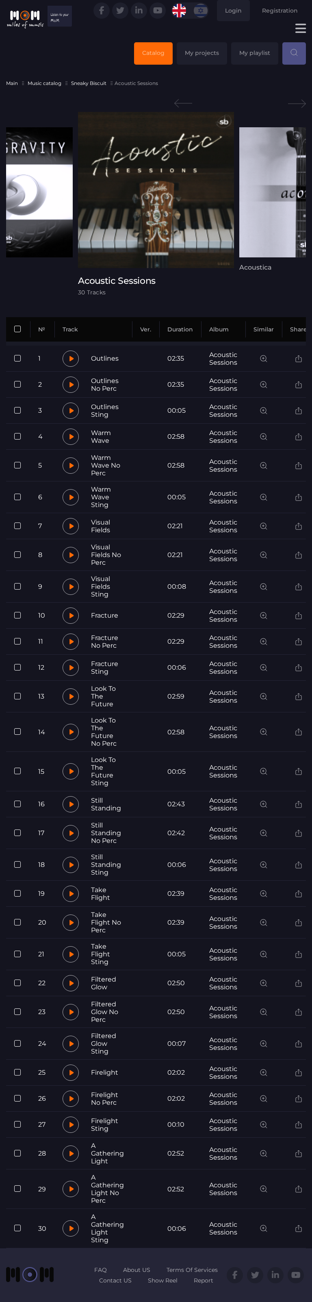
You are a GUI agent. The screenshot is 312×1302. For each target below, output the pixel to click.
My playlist (254, 53)
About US (136, 1270)
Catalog (153, 53)
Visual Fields (100, 526)
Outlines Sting (105, 410)
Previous (183, 103)
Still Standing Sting (106, 864)
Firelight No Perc (104, 1098)
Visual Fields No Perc (106, 554)
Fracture (104, 615)
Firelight (104, 1072)
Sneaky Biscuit (88, 83)
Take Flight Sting (100, 954)
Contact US (115, 1280)
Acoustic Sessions (223, 358)
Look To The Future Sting (103, 771)
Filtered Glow (103, 983)
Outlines (105, 358)
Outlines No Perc (105, 384)
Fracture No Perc (104, 641)
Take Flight (100, 893)
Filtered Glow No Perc (104, 1011)
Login (233, 10)
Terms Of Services (192, 1270)
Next (297, 103)
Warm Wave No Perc (105, 465)
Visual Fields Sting (100, 586)
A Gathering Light (107, 1153)
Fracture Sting (104, 667)
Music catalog (44, 83)
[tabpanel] (156, 204)
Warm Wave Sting (101, 497)
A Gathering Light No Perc (107, 1189)
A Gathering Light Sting (107, 1228)
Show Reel (163, 1280)
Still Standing (106, 804)
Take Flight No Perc (106, 922)
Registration (280, 10)
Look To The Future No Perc (104, 731)
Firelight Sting (104, 1124)
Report (203, 1280)
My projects (202, 53)
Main (12, 83)
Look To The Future (103, 696)
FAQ (100, 1270)
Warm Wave (101, 436)
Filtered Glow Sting (103, 1043)
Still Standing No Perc (106, 833)
